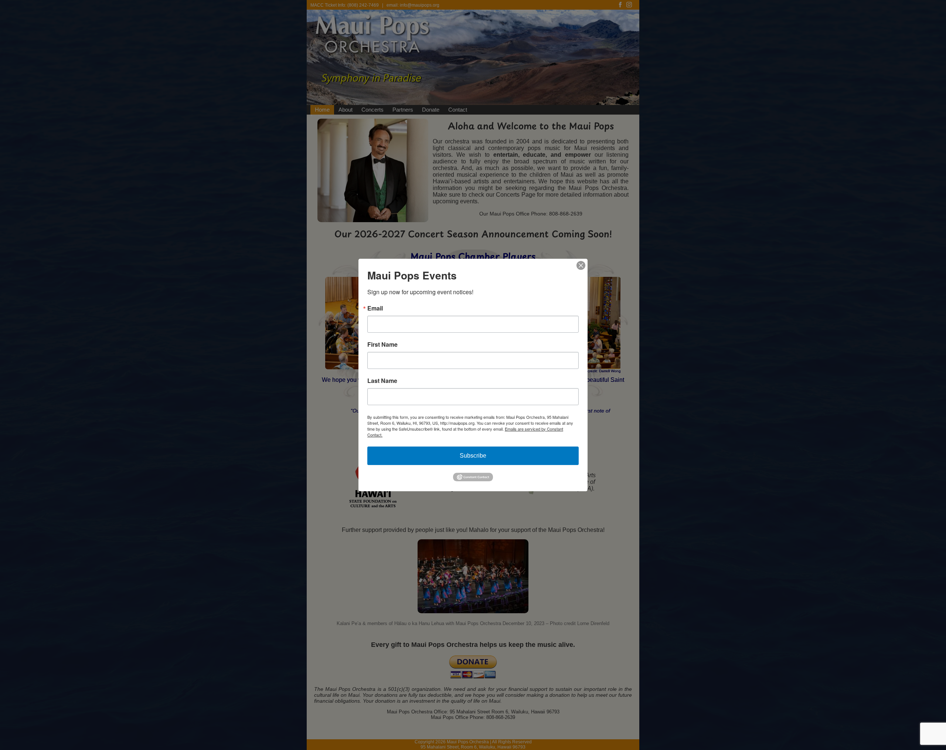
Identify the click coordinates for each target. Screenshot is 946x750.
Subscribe (473, 455)
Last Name (382, 381)
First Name (382, 344)
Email (375, 308)
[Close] (580, 265)
